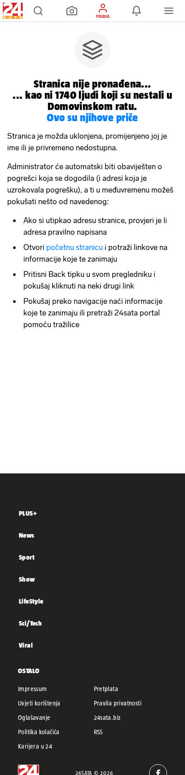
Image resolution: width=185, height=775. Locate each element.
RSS (98, 732)
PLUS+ (28, 513)
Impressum (32, 688)
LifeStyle (31, 601)
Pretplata (106, 688)
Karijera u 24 (35, 746)
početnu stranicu (74, 247)
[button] (38, 11)
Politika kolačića (39, 732)
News (27, 535)
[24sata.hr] (11, 10)
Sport (27, 557)
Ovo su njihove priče (92, 117)
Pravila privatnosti (118, 703)
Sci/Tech (30, 623)
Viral (26, 645)
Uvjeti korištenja (39, 703)
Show (27, 579)
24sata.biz (107, 717)
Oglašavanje (34, 717)
